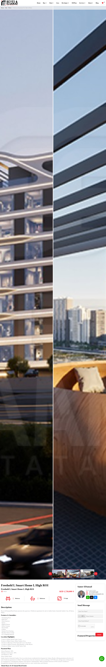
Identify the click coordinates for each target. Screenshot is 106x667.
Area (57, 3)
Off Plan (74, 3)
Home (38, 3)
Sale (6, 7)
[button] (50, 573)
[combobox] (82, 616)
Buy (44, 3)
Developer (65, 3)
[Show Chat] (101, 658)
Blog (97, 3)
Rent (50, 3)
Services (81, 3)
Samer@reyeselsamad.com (96, 594)
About (90, 3)
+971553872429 (93, 592)
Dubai (9, 7)
